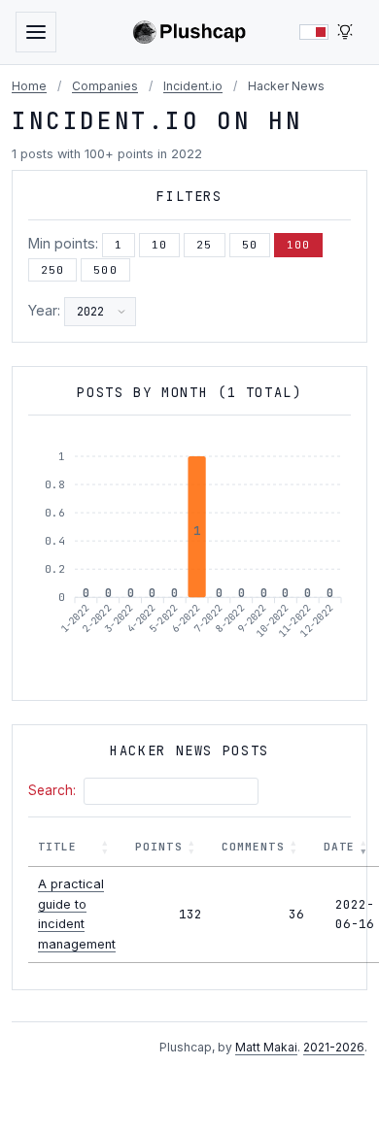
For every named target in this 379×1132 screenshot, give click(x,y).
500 (105, 270)
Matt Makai (266, 1047)
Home (29, 86)
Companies (105, 86)
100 (298, 244)
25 (204, 244)
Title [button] (58, 846)
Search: (52, 790)
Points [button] (159, 846)
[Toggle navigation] (36, 32)
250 (52, 270)
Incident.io (193, 86)
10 (159, 244)
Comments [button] (253, 846)
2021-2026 (333, 1047)
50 (250, 244)
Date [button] (339, 846)
